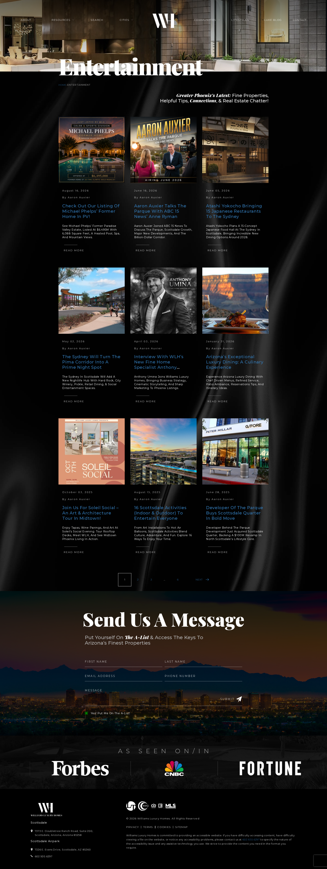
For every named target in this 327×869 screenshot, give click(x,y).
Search (97, 20)
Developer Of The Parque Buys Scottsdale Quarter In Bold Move (234, 513)
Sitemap (181, 827)
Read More (74, 250)
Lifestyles (240, 20)
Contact (300, 20)
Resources (60, 20)
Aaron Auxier (79, 197)
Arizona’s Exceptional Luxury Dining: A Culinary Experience (234, 362)
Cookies (164, 827)
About (26, 20)
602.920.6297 (251, 839)
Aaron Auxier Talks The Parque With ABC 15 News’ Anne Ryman (160, 211)
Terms (148, 827)
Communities (205, 20)
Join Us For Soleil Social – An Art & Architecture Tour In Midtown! (90, 513)
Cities (124, 20)
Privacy (132, 827)
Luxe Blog (273, 20)
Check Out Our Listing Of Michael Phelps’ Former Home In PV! (91, 211)
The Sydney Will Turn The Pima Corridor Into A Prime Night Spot (91, 362)
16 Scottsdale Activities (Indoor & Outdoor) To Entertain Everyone (160, 513)
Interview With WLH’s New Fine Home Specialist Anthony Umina (159, 364)
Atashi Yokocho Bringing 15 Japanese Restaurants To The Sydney (234, 211)
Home (62, 84)
